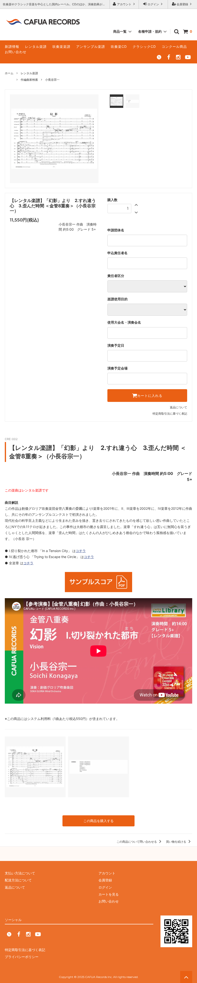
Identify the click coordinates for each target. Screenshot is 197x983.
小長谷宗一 (52, 79)
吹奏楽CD (119, 46)
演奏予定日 (115, 345)
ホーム (9, 73)
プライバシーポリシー (21, 957)
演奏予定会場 (117, 368)
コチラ (81, 551)
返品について (178, 407)
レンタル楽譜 (36, 46)
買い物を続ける (176, 841)
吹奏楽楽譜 (61, 46)
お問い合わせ (15, 52)
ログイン (153, 4)
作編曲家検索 (29, 79)
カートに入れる (149, 395)
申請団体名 (115, 230)
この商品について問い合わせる (137, 841)
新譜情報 (12, 46)
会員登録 (182, 4)
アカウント (124, 4)
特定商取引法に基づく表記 (170, 413)
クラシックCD (144, 46)
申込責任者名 (117, 253)
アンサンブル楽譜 (90, 46)
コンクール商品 (174, 46)
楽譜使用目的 (117, 299)
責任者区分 (115, 276)
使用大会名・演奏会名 (124, 322)
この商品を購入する (98, 821)
